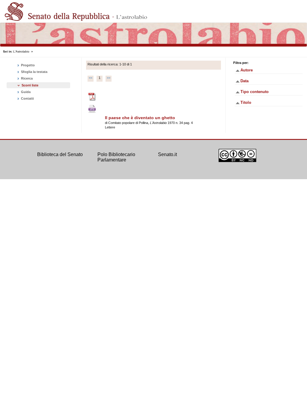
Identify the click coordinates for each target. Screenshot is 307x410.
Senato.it (167, 154)
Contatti (27, 98)
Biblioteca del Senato (60, 154)
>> (108, 78)
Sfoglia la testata (33, 72)
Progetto (27, 65)
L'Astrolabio (21, 51)
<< (90, 78)
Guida (25, 92)
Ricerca (26, 78)
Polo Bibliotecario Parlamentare (116, 157)
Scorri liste (30, 85)
